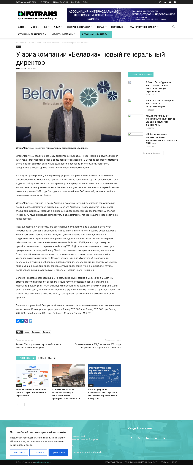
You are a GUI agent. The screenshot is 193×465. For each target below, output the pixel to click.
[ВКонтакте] (18, 321)
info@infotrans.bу (94, 452)
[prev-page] (18, 404)
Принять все (58, 452)
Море (34, 26)
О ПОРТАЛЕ (45, 2)
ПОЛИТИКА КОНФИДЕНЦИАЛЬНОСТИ (141, 462)
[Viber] (26, 321)
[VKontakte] (170, 2)
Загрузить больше (151, 153)
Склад (100, 26)
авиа (27, 332)
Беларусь (36, 332)
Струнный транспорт (31, 34)
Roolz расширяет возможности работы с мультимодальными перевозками (31, 392)
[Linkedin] (165, 2)
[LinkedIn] (22, 321)
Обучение (117, 26)
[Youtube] (174, 2)
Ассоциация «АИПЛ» (94, 34)
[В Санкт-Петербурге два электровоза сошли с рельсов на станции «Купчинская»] (135, 86)
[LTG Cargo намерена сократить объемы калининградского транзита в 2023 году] (135, 138)
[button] (173, 27)
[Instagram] (160, 2)
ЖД (45, 26)
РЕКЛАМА (165, 462)
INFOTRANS (21, 68)
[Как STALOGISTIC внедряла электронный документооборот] (135, 104)
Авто (21, 26)
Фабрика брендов (43, 462)
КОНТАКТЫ (75, 2)
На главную (21, 42)
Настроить (19, 452)
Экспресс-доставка (78, 26)
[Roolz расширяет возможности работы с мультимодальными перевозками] (32, 375)
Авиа (57, 26)
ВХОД (85, 2)
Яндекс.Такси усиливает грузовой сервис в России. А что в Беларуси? (39, 346)
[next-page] (23, 404)
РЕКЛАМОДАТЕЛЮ (60, 2)
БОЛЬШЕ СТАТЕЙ (46, 358)
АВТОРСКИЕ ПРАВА (113, 462)
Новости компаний (63, 34)
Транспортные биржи (143, 26)
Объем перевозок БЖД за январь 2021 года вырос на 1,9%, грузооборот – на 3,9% (98, 346)
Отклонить (38, 452)
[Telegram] (30, 321)
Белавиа (46, 332)
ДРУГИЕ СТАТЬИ (26, 358)
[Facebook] (155, 2)
